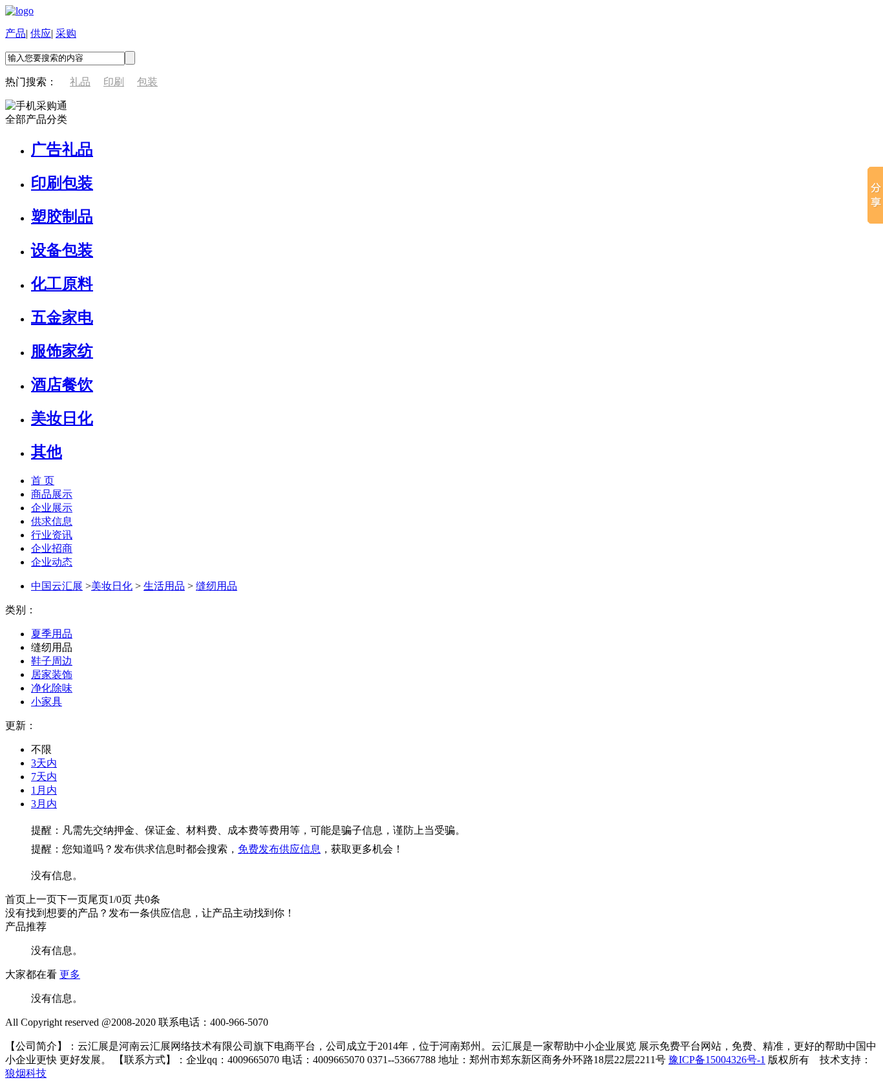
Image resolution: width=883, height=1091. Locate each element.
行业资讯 (51, 534)
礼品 (80, 81)
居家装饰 (51, 674)
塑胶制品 (62, 216)
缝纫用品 (216, 585)
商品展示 (51, 494)
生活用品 (164, 585)
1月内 (44, 790)
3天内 (44, 762)
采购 (66, 33)
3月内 (44, 803)
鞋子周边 (51, 660)
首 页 (42, 480)
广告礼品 (62, 149)
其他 (46, 451)
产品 (15, 33)
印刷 (113, 81)
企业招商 (51, 548)
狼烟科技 (26, 1073)
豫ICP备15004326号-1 (716, 1059)
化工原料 (62, 283)
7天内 (44, 776)
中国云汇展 (57, 585)
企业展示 (51, 507)
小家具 (46, 701)
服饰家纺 (62, 351)
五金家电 (62, 317)
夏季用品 (51, 633)
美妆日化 (62, 418)
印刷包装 (62, 183)
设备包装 (62, 250)
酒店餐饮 (62, 384)
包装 (147, 81)
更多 (69, 974)
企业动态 (51, 561)
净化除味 (51, 688)
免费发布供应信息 (279, 848)
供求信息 (51, 521)
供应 (40, 33)
